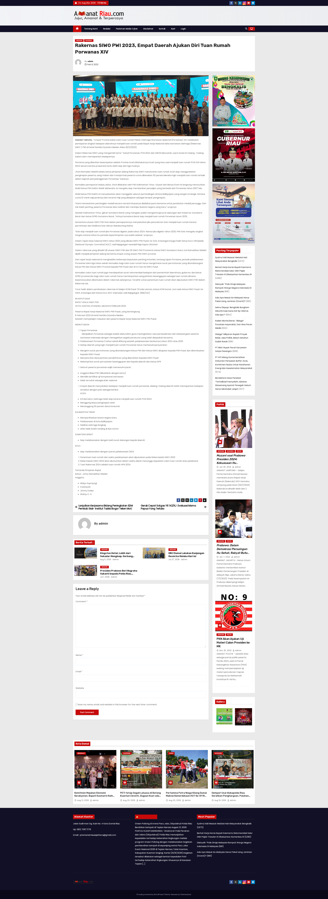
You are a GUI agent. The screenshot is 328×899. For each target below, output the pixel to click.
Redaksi (106, 28)
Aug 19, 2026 (220, 800)
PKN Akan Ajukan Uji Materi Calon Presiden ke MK (233, 642)
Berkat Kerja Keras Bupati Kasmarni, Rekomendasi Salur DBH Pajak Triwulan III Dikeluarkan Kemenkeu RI (233, 271)
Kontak (162, 28)
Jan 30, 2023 (225, 467)
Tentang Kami (91, 28)
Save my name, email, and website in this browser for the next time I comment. (117, 704)
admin (90, 61)
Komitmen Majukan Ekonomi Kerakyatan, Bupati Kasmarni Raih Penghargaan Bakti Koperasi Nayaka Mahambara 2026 (94, 797)
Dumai (171, 753)
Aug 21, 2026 (83, 800)
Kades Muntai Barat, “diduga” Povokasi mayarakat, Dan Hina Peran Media (233, 324)
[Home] (77, 29)
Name (79, 655)
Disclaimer (148, 28)
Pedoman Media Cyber (127, 28)
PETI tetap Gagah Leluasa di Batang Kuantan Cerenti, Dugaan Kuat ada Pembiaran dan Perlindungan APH (140, 795)
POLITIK (239, 451)
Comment (82, 601)
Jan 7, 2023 (225, 557)
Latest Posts (147, 816)
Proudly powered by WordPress (150, 894)
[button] (246, 28)
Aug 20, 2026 (129, 800)
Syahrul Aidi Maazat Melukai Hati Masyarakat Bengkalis (224, 823)
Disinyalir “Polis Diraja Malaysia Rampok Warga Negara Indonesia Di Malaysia (233, 288)
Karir (173, 28)
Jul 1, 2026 (105, 577)
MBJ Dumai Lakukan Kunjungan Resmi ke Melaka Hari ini (186, 555)
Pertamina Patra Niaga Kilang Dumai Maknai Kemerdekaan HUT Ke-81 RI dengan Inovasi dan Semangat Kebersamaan (186, 797)
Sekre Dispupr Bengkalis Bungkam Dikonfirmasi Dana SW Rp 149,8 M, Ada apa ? (232, 311)
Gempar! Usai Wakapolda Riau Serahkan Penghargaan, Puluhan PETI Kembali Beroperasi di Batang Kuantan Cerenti (231, 797)
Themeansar (185, 894)
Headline (79, 40)
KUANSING (126, 753)
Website (80, 688)
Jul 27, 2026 (174, 559)
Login (183, 28)
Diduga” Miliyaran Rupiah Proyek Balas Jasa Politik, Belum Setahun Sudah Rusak (231, 338)
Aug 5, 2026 (105, 559)
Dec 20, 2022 (225, 650)
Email (79, 671)
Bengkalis (81, 753)
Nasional (88, 40)
